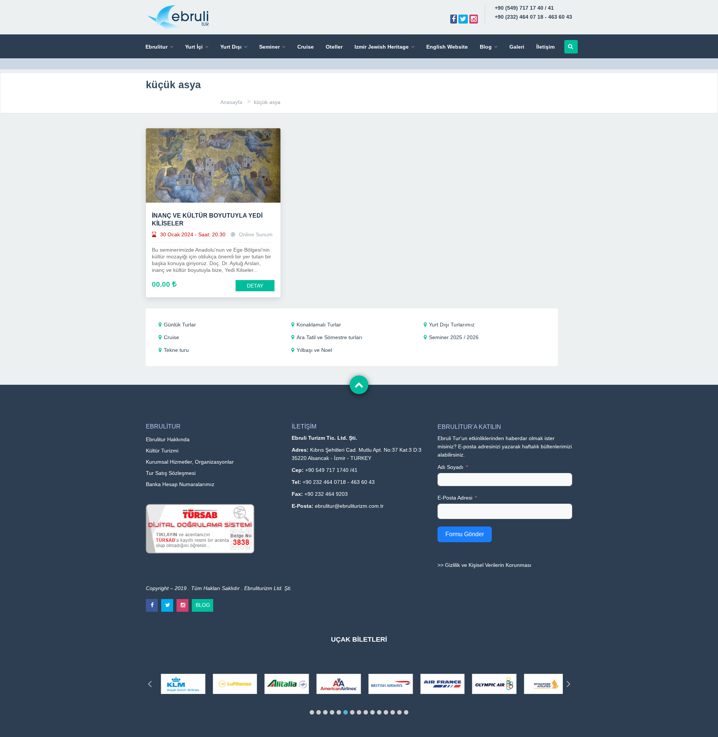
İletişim (545, 47)
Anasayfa (231, 102)
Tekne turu (176, 350)
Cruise (305, 47)
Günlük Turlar (180, 325)
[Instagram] (473, 19)
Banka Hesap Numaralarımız (180, 484)
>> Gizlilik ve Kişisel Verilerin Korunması (484, 565)
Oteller (334, 47)
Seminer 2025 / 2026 (454, 337)
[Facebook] (453, 19)
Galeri (516, 47)
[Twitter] (463, 19)
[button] (312, 712)
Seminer (269, 47)
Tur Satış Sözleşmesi (171, 473)
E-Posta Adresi (455, 498)
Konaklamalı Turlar (319, 325)
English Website (447, 47)
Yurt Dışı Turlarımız (452, 325)
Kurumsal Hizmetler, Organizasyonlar (190, 462)
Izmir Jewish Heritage (382, 47)
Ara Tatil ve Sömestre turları (329, 337)
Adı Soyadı (450, 467)
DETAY (255, 286)
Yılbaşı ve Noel (314, 350)
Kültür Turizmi (162, 451)
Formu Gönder (464, 534)
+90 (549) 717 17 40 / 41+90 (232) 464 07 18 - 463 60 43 (533, 12)
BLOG (203, 603)
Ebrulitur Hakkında (168, 439)
